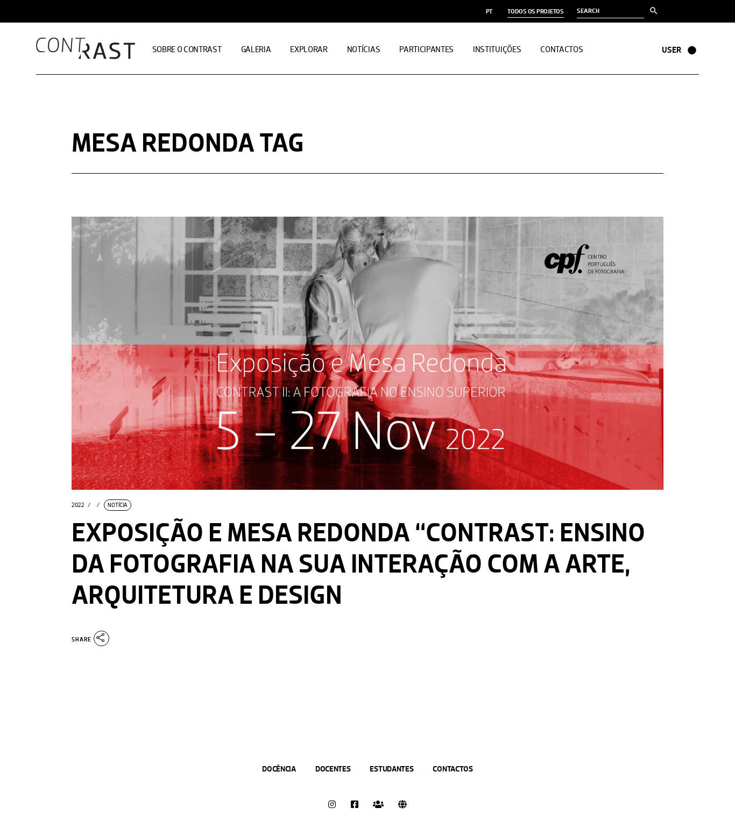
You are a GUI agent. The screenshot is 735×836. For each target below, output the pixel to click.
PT (489, 11)
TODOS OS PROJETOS (535, 11)
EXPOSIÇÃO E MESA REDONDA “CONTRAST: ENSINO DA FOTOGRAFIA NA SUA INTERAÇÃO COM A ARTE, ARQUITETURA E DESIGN (358, 564)
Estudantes (391, 769)
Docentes (333, 769)
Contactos (452, 769)
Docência (279, 769)
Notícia (118, 505)
